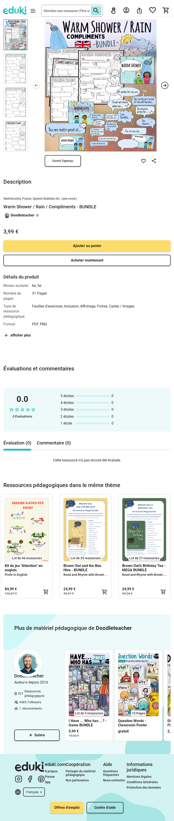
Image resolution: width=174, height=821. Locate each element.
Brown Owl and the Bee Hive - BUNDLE (82, 568)
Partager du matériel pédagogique (81, 773)
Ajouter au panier (87, 246)
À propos (51, 771)
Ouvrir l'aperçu (62, 161)
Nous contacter (114, 780)
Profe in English (16, 574)
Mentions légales (139, 776)
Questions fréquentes (111, 773)
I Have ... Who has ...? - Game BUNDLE (88, 723)
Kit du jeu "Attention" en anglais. (24, 568)
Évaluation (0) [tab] (17, 443)
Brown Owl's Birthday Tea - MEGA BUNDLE (144, 568)
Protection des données (144, 787)
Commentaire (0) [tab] (54, 443)
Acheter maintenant (87, 260)
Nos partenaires (77, 780)
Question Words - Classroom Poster (132, 723)
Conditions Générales (142, 782)
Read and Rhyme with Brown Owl (86, 574)
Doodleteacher (22, 215)
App (48, 782)
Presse (50, 776)
